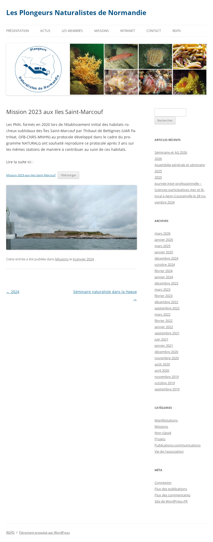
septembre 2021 (167, 333)
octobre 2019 (165, 383)
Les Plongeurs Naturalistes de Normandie (76, 12)
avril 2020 (162, 370)
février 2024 (163, 270)
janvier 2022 (164, 326)
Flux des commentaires (172, 495)
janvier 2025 (164, 252)
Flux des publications (171, 488)
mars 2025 (162, 245)
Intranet (127, 31)
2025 (158, 177)
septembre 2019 (167, 389)
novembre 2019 (167, 376)
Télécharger (68, 175)
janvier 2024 (164, 277)
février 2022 (163, 320)
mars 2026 (162, 233)
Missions (101, 31)
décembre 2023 (166, 283)
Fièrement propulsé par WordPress (44, 532)
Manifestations (166, 420)
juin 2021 (161, 339)
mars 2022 (162, 314)
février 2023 (163, 295)
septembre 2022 (167, 308)
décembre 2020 (166, 351)
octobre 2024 (165, 264)
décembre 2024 (166, 258)
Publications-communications (178, 445)
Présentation (17, 31)
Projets (160, 439)
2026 (158, 158)
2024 (12, 291)
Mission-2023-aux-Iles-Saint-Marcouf (31, 175)
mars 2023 (162, 289)
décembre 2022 (166, 302)
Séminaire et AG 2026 (171, 152)
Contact (154, 31)
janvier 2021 (164, 345)
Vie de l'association (169, 451)
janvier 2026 (164, 239)
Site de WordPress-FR (171, 501)
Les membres (72, 31)
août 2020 (162, 364)
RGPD (176, 31)
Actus (45, 31)
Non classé (163, 432)
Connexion (163, 482)
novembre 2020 (167, 358)
